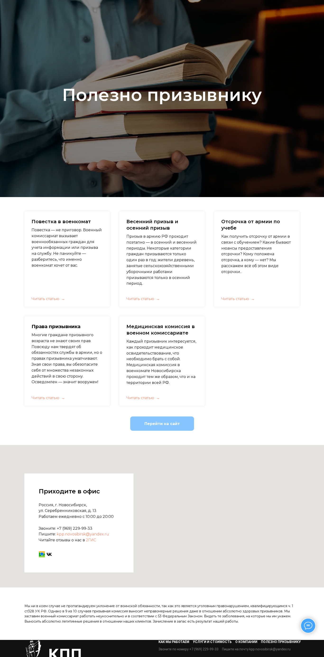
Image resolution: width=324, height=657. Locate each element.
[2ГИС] (42, 554)
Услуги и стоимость (212, 642)
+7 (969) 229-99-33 (74, 528)
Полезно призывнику (281, 642)
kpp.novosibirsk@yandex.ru (83, 534)
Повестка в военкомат (61, 221)
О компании (246, 642)
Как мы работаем (173, 642)
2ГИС (91, 540)
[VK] (49, 554)
